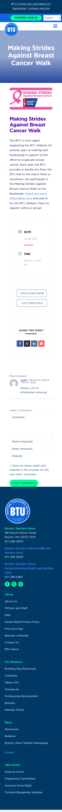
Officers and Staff (16, 608)
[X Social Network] (27, 343)
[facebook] (7, 584)
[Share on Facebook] (20, 343)
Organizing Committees (20, 778)
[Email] (41, 343)
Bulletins (10, 736)
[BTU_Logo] (11, 24)
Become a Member (17, 635)
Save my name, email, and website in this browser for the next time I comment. (29, 470)
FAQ (8, 615)
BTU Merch (12, 649)
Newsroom (12, 729)
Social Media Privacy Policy (22, 622)
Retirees (10, 703)
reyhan (24, 380)
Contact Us (12, 642)
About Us (11, 601)
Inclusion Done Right (18, 785)
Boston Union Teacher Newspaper (26, 743)
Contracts (11, 675)
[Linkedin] (34, 343)
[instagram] (20, 584)
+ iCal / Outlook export (32, 302)
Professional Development (21, 696)
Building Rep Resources (20, 668)
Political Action (14, 772)
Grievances (12, 689)
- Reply (32, 382)
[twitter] (14, 584)
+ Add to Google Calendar (31, 293)
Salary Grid (12, 682)
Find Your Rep (14, 629)
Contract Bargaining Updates (23, 792)
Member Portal (14, 710)
